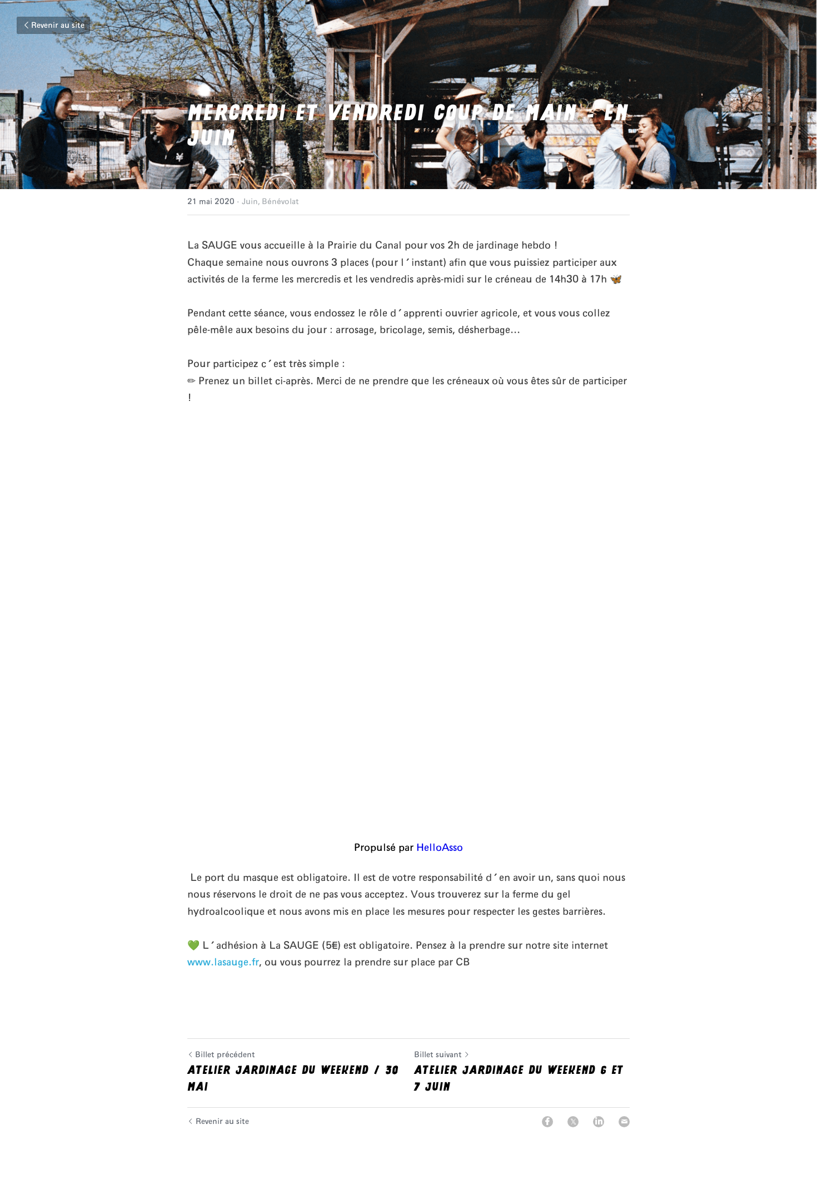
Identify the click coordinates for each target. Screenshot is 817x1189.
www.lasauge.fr (223, 963)
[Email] (624, 1121)
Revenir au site (57, 25)
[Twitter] (573, 1121)
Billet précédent (225, 1055)
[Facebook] (547, 1121)
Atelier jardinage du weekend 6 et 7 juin (519, 1078)
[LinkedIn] (598, 1121)
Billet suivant (438, 1055)
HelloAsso (439, 848)
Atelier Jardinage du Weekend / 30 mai (292, 1078)
